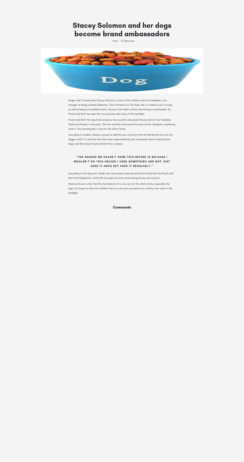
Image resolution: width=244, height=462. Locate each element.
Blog (220, 6)
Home (138, 6)
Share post (129, 40)
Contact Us (232, 6)
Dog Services (183, 6)
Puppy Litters (169, 6)
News (115, 40)
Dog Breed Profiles (205, 6)
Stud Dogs (151, 6)
